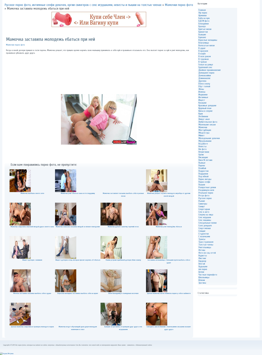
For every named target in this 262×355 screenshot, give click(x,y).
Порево (201, 165)
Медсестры (203, 132)
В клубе (202, 53)
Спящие (201, 231)
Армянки (202, 15)
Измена (201, 91)
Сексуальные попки (207, 222)
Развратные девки (207, 187)
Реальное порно (205, 192)
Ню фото (202, 149)
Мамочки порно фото (15, 45)
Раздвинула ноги (206, 190)
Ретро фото (203, 195)
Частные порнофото (207, 274)
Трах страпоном (205, 242)
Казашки (202, 102)
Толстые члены (205, 244)
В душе (201, 48)
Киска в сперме (205, 111)
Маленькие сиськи (207, 124)
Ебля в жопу (204, 83)
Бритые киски (204, 29)
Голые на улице (205, 64)
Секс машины (204, 220)
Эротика (202, 282)
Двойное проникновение (209, 70)
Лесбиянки (203, 116)
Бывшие (202, 34)
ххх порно (202, 269)
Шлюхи (201, 280)
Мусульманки (204, 141)
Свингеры (202, 203)
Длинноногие (204, 78)
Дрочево (202, 81)
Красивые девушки (207, 105)
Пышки (201, 184)
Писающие (203, 157)
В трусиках (203, 59)
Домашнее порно (206, 72)
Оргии (201, 154)
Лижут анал (204, 119)
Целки (201, 272)
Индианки (202, 94)
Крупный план (204, 108)
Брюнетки (203, 31)
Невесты (202, 146)
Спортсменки (204, 228)
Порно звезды (204, 179)
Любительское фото (207, 122)
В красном (203, 51)
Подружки (203, 173)
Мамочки (202, 127)
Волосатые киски (206, 45)
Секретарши (204, 209)
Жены (201, 89)
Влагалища (203, 42)
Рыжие (201, 201)
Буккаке (202, 37)
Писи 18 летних (205, 160)
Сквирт (201, 206)
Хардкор (202, 261)
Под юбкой (203, 176)
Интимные (203, 97)
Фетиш (201, 250)
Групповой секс (205, 67)
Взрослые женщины (207, 40)
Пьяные (201, 162)
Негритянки (203, 152)
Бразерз (202, 26)
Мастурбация (204, 130)
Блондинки (203, 23)
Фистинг (202, 258)
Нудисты (202, 255)
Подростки (203, 171)
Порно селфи (204, 182)
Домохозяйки (204, 75)
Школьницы (203, 277)
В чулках (202, 61)
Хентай (201, 263)
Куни (200, 113)
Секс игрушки (204, 217)
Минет (201, 135)
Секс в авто (203, 212)
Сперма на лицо (205, 214)
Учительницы (204, 247)
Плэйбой (202, 168)
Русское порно (205, 198)
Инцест (201, 100)
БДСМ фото (203, 21)
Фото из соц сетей (207, 252)
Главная (202, 10)
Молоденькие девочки (209, 138)
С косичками (204, 236)
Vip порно (202, 12)
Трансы (201, 239)
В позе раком (204, 56)
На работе (203, 143)
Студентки (203, 233)
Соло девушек (205, 225)
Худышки (202, 266)
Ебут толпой (204, 86)
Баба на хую (204, 18)
